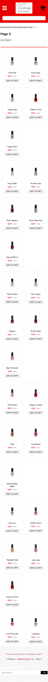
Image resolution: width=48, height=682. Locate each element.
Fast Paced (35, 444)
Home (2, 27)
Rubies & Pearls (35, 405)
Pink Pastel (12, 405)
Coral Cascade (12, 634)
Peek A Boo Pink (35, 220)
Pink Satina (35, 294)
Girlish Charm (35, 523)
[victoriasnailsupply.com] (24, 8)
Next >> (39, 659)
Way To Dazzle (12, 368)
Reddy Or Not (35, 110)
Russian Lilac (35, 183)
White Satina (12, 294)
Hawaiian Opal (12, 560)
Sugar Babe (12, 110)
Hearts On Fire (12, 597)
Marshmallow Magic (12, 485)
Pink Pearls (35, 73)
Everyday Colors (26, 27)
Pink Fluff (12, 73)
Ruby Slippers (12, 220)
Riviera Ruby (36, 331)
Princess (12, 523)
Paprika (12, 331)
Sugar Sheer (12, 147)
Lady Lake (36, 560)
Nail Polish (8, 27)
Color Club (16, 27)
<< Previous (10, 659)
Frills (12, 444)
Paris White (12, 183)
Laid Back (36, 634)
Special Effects (12, 257)
